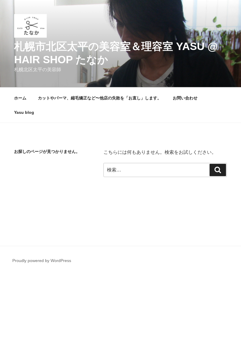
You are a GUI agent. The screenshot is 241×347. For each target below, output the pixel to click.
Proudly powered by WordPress (41, 260)
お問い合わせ (185, 98)
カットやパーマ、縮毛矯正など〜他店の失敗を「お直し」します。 (99, 98)
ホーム (20, 98)
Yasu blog (24, 112)
